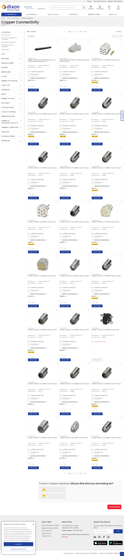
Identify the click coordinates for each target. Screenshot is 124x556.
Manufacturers (94, 14)
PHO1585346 (64, 436)
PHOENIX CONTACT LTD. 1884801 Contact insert (105, 330)
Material (4, 67)
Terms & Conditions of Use (82, 553)
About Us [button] (112, 14)
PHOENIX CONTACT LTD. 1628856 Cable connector (75, 383)
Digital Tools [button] (53, 14)
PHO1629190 (63, 328)
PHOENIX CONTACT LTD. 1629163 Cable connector (42, 168)
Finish (3, 94)
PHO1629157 (31, 382)
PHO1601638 (95, 220)
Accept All (18, 544)
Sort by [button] (118, 31)
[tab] (11, 32)
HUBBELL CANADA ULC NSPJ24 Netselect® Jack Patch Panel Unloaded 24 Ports (41, 60)
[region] (18, 538)
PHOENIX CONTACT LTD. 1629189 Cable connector (42, 114)
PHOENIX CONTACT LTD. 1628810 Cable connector (106, 437)
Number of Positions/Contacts (9, 122)
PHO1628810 (95, 436)
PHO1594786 (96, 58)
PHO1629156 (63, 220)
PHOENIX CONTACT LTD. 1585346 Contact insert (74, 437)
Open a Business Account (50, 525)
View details (97, 360)
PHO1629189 (32, 112)
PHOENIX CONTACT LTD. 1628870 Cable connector (106, 168)
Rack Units (5, 103)
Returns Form (46, 533)
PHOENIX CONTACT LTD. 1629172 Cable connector (74, 276)
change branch (41, 8)
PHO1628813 (95, 112)
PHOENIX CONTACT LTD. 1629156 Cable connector (74, 222)
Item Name (5, 59)
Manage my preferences (18, 549)
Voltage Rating (7, 107)
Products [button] (11, 14)
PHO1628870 (96, 166)
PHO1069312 (31, 436)
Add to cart (33, 90)
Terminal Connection (9, 127)
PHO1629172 (63, 274)
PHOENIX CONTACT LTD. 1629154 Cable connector (106, 383)
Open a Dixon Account (99, 1)
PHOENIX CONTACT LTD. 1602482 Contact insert (42, 276)
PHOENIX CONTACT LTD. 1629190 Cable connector (74, 330)
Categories (5, 32)
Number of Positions (9, 81)
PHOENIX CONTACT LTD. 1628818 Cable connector (106, 276)
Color (3, 76)
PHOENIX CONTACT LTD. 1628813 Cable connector (106, 114)
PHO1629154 (95, 382)
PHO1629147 (31, 328)
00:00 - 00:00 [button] (29, 8)
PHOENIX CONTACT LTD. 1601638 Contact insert (105, 222)
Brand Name (6, 72)
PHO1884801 (95, 328)
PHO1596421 (31, 220)
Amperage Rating (8, 116)
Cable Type (5, 85)
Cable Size (5, 132)
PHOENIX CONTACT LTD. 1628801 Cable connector (74, 168)
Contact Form (46, 536)
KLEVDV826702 (64, 58)
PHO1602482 (32, 274)
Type (3, 54)
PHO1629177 (63, 112)
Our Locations (46, 530)
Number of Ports (8, 99)
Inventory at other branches (38, 78)
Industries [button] (73, 14)
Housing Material (8, 136)
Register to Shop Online (115, 1)
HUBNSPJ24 (31, 58)
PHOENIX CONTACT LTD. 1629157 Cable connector (42, 383)
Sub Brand (5, 90)
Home (3, 18)
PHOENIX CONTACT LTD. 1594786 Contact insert (105, 60)
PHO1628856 (64, 382)
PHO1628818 (95, 274)
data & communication (13, 18)
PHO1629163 (31, 166)
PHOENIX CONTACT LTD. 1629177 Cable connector (74, 114)
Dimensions (5, 141)
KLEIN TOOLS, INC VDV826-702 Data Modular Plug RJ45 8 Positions (74, 60)
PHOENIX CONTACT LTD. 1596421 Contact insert (41, 222)
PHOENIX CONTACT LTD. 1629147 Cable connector (42, 330)
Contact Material (8, 112)
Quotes (89, 1)
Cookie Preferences (68, 553)
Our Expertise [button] (31, 14)
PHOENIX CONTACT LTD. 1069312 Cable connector (42, 437)
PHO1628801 (64, 166)
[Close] (33, 524)
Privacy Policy (25, 540)
